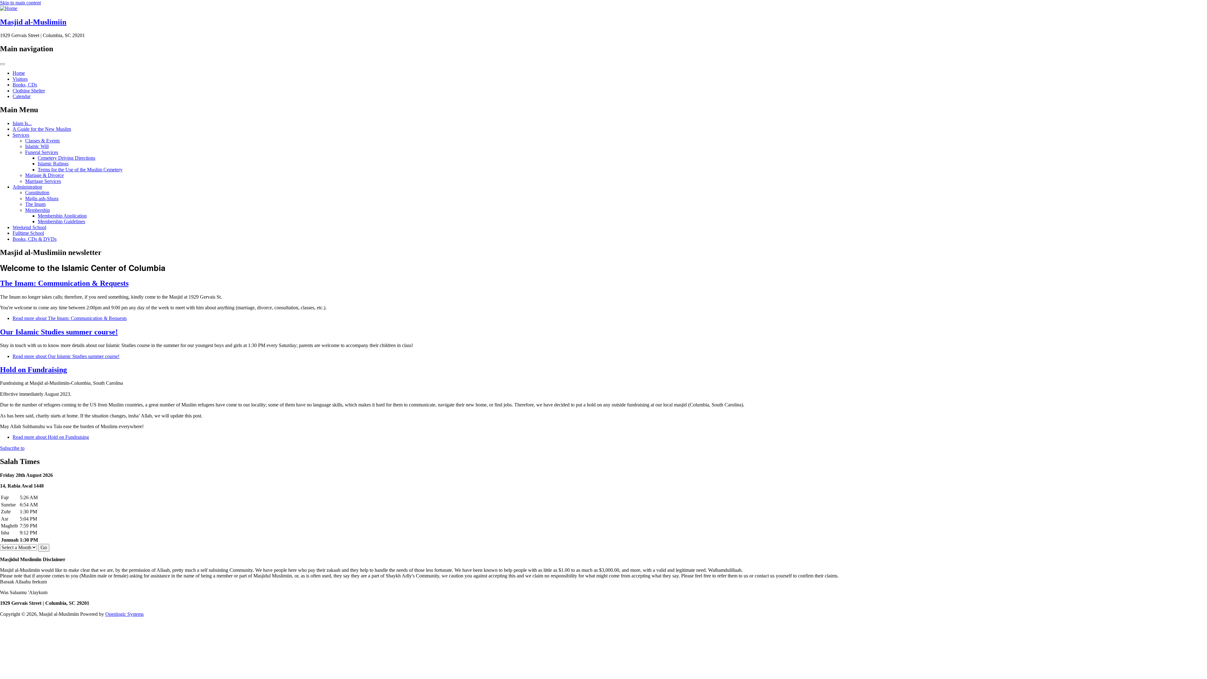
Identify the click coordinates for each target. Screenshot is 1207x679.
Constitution (37, 192)
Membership (37, 210)
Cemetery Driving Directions (66, 158)
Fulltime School (28, 233)
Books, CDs (25, 84)
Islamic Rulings (53, 163)
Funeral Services (41, 152)
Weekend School (29, 227)
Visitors (20, 79)
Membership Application (62, 215)
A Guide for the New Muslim (42, 129)
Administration (27, 187)
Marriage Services (43, 181)
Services (21, 135)
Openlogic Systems (124, 614)
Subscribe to (12, 448)
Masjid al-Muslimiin (33, 22)
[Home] (8, 8)
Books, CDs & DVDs (35, 239)
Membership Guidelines (61, 221)
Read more (70, 318)
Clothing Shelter (29, 90)
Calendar (21, 96)
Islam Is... (22, 123)
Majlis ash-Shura (41, 198)
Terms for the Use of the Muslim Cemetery (80, 169)
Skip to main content (20, 2)
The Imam (35, 204)
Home (19, 73)
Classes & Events (42, 140)
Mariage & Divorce (44, 175)
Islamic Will (37, 146)
